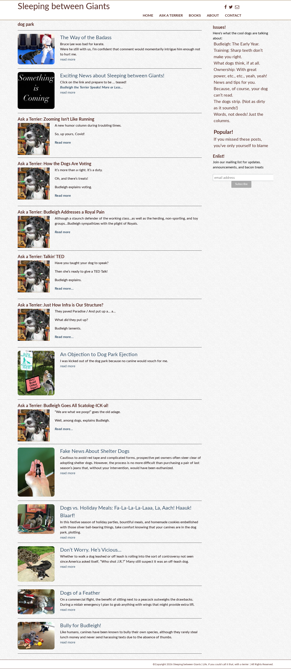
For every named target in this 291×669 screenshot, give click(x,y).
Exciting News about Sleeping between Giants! (112, 75)
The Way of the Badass (85, 37)
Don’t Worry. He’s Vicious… (90, 550)
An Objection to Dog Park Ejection (98, 354)
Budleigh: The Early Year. (236, 44)
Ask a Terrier (171, 15)
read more (67, 59)
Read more (63, 142)
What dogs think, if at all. (237, 63)
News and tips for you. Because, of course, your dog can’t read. (241, 88)
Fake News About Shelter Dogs (94, 451)
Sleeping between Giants (64, 6)
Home (148, 15)
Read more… (64, 288)
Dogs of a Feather (80, 593)
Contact (233, 15)
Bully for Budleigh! (80, 625)
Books (195, 15)
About (213, 15)
